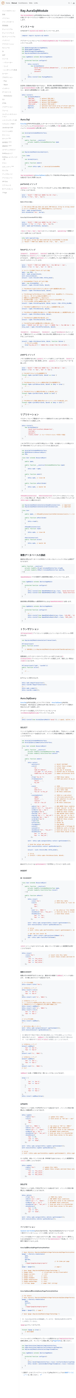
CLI (3, 99)
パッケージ (6, 40)
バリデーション (7, 107)
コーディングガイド (9, 150)
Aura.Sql (23, 124)
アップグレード (7, 174)
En (69, 3)
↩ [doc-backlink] (41, 1375)
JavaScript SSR (7, 127)
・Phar (4, 81)
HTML (4, 103)
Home (8, 3)
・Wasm (5, 85)
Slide (30, 3)
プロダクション (7, 77)
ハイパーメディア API (9, 120)
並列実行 (6, 142)
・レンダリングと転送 (9, 70)
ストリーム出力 (7, 131)
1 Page (4, 192)
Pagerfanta (57, 1341)
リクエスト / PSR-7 (8, 124)
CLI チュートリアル (8, 37)
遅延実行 (6, 146)
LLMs (36, 3)
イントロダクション (9, 11)
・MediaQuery (7, 96)
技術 (3, 14)
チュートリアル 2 (8, 33)
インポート (6, 88)
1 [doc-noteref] (74, 558)
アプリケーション (8, 44)
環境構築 (5, 25)
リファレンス (6, 185)
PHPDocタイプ (7, 153)
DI (3, 51)
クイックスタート (8, 22)
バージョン (6, 18)
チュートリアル (7, 29)
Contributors (23, 3)
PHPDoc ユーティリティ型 (9, 158)
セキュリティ (8, 167)
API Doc (5, 181)
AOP (3, 55)
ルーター (5, 73)
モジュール (6, 48)
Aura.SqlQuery (40, 175)
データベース (6, 92)
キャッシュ (6, 135)
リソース (5, 59)
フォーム (5, 110)
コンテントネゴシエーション (9, 115)
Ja (74, 3)
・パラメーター (7, 62)
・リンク (5, 66)
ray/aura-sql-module (27, 1231)
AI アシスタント (7, 189)
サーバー (6, 139)
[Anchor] (36, 26)
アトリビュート (7, 178)
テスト (4, 163)
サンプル (5, 170)
